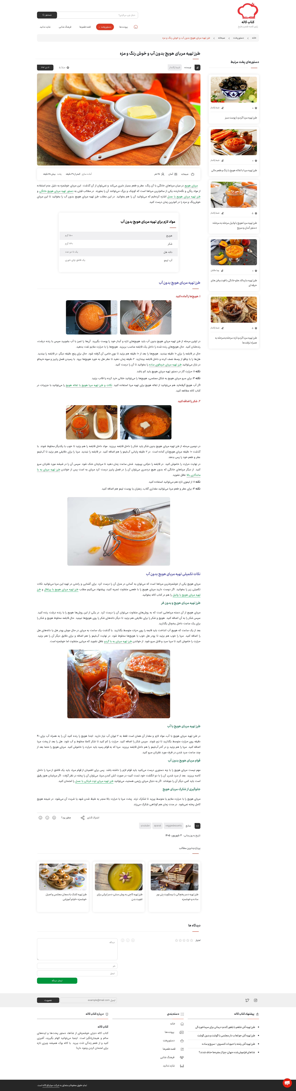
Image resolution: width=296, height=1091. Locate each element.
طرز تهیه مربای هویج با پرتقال (61, 589)
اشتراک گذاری (93, 818)
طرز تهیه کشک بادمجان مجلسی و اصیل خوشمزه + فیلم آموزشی (66, 896)
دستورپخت (106, 27)
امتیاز (198, 940)
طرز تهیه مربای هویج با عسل (183, 196)
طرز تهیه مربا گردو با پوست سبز (241, 118)
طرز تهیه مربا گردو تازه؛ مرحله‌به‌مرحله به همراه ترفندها (236, 340)
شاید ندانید (45, 27)
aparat (157, 826)
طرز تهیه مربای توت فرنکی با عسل (94, 781)
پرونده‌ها (123, 27)
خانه (135, 26)
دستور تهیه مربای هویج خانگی (56, 191)
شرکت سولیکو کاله (50, 1085)
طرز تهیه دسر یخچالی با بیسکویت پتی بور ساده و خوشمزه (177, 896)
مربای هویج (191, 185)
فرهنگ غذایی (65, 27)
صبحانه (221, 38)
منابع (188, 826)
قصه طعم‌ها (85, 27)
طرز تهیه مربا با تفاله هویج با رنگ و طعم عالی (234, 170)
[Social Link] (247, 1000)
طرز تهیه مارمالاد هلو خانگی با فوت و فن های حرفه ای (234, 282)
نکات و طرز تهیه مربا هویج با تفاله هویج (89, 385)
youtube (145, 826)
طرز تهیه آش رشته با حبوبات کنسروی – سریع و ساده (228, 1044)
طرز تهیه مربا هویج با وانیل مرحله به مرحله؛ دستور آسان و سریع (234, 225)
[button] (287, 1083)
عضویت (48, 1000)
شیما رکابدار (174, 67)
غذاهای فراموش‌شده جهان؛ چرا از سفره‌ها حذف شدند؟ (227, 1052)
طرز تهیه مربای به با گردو (118, 641)
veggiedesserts (173, 826)
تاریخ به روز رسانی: (191, 835)
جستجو (48, 15)
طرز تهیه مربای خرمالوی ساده (165, 364)
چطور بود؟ (66, 818)
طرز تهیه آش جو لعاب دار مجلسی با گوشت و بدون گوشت (226, 1035)
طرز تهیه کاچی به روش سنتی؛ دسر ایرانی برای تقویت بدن (120, 896)
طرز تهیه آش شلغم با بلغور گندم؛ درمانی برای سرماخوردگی (225, 1027)
